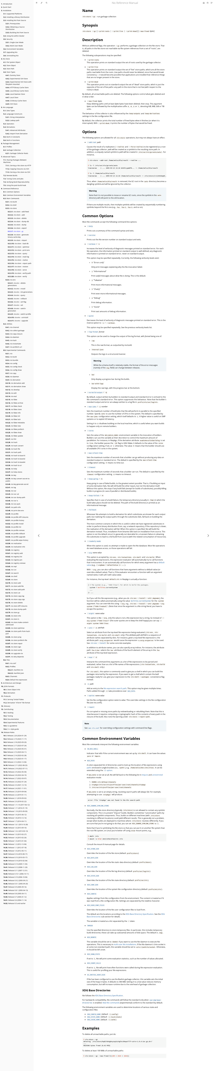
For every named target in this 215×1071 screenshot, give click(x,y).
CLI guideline (10, 726)
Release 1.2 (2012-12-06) (14, 844)
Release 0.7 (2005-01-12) (14, 897)
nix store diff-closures (16, 606)
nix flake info (13, 413)
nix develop (13, 390)
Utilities (7, 324)
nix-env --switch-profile (19, 314)
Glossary (5, 706)
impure (145, 775)
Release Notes (7, 732)
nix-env (11, 280)
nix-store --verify (17, 276)
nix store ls (12, 619)
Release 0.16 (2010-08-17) (15, 854)
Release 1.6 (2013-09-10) (14, 828)
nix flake (11, 399)
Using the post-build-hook (14, 185)
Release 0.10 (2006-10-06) (15, 877)
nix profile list (13, 527)
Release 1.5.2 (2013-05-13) (15, 831)
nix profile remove (15, 530)
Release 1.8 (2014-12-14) (14, 818)
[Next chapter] (208, 535)
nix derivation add (15, 383)
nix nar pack (13, 504)
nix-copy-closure (14, 334)
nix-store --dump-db (18, 221)
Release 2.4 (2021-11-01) (14, 788)
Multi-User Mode (14, 46)
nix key (11, 475)
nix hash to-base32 (15, 459)
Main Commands (11, 198)
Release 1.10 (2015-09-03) (15, 811)
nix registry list (14, 557)
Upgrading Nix (10, 52)
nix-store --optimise (18, 247)
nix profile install (15, 524)
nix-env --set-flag (17, 302)
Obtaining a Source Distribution (15, 28)
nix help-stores (14, 472)
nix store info (13, 616)
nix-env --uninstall (18, 317)
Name (87, 10)
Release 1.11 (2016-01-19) (15, 808)
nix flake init (13, 416)
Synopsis (90, 25)
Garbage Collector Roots (17, 153)
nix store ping (13, 637)
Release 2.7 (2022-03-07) (14, 778)
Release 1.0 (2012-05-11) (14, 851)
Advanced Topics (8, 157)
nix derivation (13, 380)
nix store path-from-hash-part (18, 632)
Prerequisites (13, 23)
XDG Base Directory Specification (140, 914)
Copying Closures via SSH (17, 169)
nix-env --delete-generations (17, 284)
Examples (90, 1028)
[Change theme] (41, 3)
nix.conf (11, 663)
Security (8, 39)
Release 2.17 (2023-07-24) (14, 745)
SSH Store (11, 104)
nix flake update (14, 436)
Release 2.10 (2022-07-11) (15, 768)
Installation (6, 10)
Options (89, 131)
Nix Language (7, 107)
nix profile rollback (15, 533)
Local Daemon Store (15, 94)
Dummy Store (13, 75)
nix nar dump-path (15, 497)
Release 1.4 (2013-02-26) (14, 837)
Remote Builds (10, 175)
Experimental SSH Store (17, 79)
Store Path (8, 69)
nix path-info (13, 507)
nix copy (11, 373)
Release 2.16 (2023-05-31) (14, 749)
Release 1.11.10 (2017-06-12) (16, 805)
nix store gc (13, 612)
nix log (11, 487)
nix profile (12, 514)
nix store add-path (15, 589)
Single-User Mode (14, 42)
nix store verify (14, 650)
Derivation (9, 693)
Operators (8, 124)
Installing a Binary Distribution (16, 17)
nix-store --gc (16, 231)
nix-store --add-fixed (18, 212)
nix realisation (14, 543)
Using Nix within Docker (13, 36)
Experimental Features (13, 722)
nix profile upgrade (15, 537)
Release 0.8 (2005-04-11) (14, 893)
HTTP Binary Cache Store (17, 87)
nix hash (11, 442)
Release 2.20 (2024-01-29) (14, 736)
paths (89, 767)
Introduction (6, 4)
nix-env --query (16, 295)
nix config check (14, 367)
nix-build (11, 202)
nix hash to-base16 (15, 455)
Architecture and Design (11, 683)
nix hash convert (14, 446)
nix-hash (11, 340)
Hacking (8, 713)
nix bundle (12, 360)
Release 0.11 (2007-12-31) (15, 870)
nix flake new (13, 426)
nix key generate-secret (17, 484)
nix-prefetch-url (14, 347)
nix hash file (13, 449)
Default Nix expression (16, 680)
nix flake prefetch (15, 429)
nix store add (13, 583)
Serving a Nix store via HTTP (18, 165)
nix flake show (14, 432)
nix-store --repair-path (19, 263)
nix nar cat (12, 494)
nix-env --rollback (17, 299)
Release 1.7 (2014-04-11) (14, 821)
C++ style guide (11, 729)
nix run (11, 570)
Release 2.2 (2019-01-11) (14, 795)
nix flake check (14, 406)
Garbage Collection (12, 150)
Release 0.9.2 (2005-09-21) (15, 880)
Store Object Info (11, 690)
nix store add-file (15, 586)
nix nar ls (12, 501)
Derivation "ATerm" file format (16, 703)
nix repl (11, 566)
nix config (11, 363)
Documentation (11, 719)
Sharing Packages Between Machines (15, 161)
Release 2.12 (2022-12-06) (14, 762)
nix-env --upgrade (18, 321)
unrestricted (157, 775)
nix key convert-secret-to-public (18, 480)
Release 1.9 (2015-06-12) (14, 815)
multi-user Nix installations (125, 944)
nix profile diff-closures (17, 517)
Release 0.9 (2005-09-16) (14, 887)
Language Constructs (12, 114)
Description (92, 39)
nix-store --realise (18, 260)
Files (6, 660)
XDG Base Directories (96, 990)
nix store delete (14, 603)
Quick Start (6, 7)
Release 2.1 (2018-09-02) (14, 798)
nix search (12, 573)
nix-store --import (17, 240)
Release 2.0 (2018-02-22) (14, 801)
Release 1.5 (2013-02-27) (14, 834)
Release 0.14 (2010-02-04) (15, 861)
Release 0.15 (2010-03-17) (15, 857)
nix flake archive (14, 403)
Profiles (7, 147)
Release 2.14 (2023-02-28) (14, 755)
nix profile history (15, 520)
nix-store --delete (17, 218)
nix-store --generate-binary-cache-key (18, 236)
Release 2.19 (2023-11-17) (14, 739)
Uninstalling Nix (10, 56)
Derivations (9, 127)
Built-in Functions (11, 140)
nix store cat (13, 593)
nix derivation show (16, 386)
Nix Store (5, 59)
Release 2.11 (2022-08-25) (15, 765)
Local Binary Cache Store (17, 91)
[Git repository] (208, 3)
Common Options (11, 192)
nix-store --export (17, 228)
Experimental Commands (14, 350)
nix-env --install (16, 289)
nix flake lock (13, 419)
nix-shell (11, 205)
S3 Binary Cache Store (16, 101)
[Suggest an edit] (211, 3)
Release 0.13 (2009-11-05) (15, 864)
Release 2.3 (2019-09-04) (14, 791)
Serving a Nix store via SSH (18, 172)
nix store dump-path (16, 609)
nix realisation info (15, 547)
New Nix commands (111, 1002)
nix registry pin (14, 560)
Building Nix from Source (17, 32)
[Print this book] (204, 3)
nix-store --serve (17, 270)
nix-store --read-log (18, 257)
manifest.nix (15, 670)
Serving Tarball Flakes (13, 699)
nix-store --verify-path (19, 273)
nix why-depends (15, 657)
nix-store (11, 208)
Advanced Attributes (15, 130)
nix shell (11, 576)
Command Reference (10, 188)
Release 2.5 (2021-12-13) (14, 785)
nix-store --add (16, 215)
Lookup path (12, 120)
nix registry (12, 550)
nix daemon (12, 377)
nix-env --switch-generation (17, 309)
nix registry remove (15, 563)
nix (9, 353)
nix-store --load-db (18, 243)
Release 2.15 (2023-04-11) (14, 752)
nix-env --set (15, 305)
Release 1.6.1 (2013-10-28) (15, 824)
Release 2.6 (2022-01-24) (14, 782)
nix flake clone (14, 409)
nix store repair (14, 643)
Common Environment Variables (17, 195)
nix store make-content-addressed (17, 623)
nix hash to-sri (14, 465)
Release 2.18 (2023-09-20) (14, 742)
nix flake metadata (15, 423)
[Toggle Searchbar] (46, 3)
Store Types (9, 72)
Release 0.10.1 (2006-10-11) (16, 874)
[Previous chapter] (39, 535)
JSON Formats (7, 686)
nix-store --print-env (19, 250)
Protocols (6, 696)
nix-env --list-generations (20, 292)
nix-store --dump (17, 225)
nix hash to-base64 (15, 462)
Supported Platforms (12, 14)
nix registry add (14, 553)
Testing (8, 716)
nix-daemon (12, 337)
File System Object (11, 62)
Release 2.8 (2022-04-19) (14, 775)
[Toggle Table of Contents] (36, 3)
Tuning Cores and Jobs (13, 179)
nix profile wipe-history (17, 540)
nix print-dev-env (15, 510)
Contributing (7, 709)
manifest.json (16, 673)
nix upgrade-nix (14, 653)
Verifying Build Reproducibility (16, 182)
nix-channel (12, 327)
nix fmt (11, 439)
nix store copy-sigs (15, 599)
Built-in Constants (11, 137)
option (108, 770)
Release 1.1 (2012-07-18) (14, 847)
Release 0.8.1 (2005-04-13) (15, 890)
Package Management (10, 143)
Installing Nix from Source (14, 20)
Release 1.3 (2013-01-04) (14, 841)
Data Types (9, 110)
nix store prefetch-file (16, 640)
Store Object (9, 65)
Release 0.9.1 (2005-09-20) (15, 884)
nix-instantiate (13, 344)
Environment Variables (13, 49)
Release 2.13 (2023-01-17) (14, 759)
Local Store (12, 97)
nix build (11, 357)
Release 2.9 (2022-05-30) (14, 772)
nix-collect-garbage (15, 330)
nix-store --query (17, 253)
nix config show (14, 370)
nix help (11, 469)
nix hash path (13, 452)
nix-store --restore (18, 267)
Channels (11, 676)
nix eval (11, 396)
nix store (11, 579)
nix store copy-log (15, 596)
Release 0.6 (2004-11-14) (14, 900)
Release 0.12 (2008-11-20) (15, 867)
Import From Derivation (17, 134)
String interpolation (15, 117)
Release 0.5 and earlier (14, 903)
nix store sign (13, 647)
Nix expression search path (115, 688)
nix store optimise (15, 628)
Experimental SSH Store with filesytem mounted (18, 83)
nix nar (11, 491)
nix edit (11, 393)
